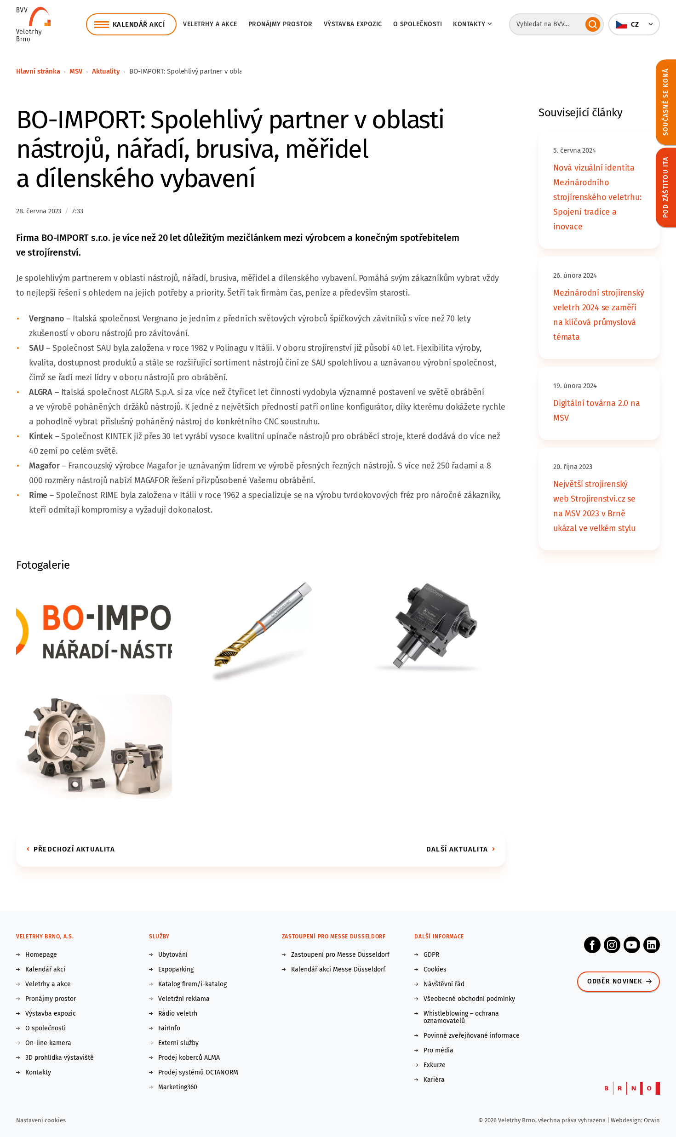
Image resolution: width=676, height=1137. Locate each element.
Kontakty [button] (469, 24)
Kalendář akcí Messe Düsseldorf (338, 969)
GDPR (431, 955)
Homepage (41, 955)
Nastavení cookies (41, 1120)
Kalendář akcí (45, 969)
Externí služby (178, 1043)
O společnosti (417, 24)
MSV (75, 71)
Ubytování (173, 955)
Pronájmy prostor (280, 24)
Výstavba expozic (353, 24)
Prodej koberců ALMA (189, 1058)
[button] (634, 24)
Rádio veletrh (177, 1013)
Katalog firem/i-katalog (192, 984)
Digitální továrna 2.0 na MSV (596, 410)
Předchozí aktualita (74, 849)
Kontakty (38, 1072)
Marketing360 (177, 1087)
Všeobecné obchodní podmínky (469, 999)
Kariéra (434, 1080)
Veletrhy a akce (210, 24)
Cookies (435, 969)
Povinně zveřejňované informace (472, 1036)
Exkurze (435, 1065)
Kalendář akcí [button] (139, 24)
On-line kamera (48, 1043)
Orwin (652, 1120)
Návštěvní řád (444, 984)
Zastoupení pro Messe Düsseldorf (340, 955)
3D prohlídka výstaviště (59, 1058)
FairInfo (169, 1028)
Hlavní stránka (38, 71)
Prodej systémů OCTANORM (198, 1072)
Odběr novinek (614, 981)
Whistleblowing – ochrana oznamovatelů (461, 1017)
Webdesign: (627, 1120)
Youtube (632, 945)
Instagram (612, 945)
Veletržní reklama (184, 999)
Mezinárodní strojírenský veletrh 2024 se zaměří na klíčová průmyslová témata (598, 315)
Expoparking (176, 969)
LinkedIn (651, 945)
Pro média (438, 1050)
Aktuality (106, 71)
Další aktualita (457, 849)
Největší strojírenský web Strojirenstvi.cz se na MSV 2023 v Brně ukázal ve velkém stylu (594, 506)
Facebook (592, 945)
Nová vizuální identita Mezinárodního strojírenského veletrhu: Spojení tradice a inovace (597, 197)
